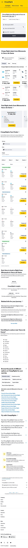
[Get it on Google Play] (4, 537)
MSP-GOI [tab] (14, 281)
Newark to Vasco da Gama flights (8, 393)
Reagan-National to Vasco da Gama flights (10, 408)
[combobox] (15, 144)
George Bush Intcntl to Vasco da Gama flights (10, 404)
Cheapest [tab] (4, 63)
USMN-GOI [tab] (11, 293)
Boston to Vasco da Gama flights (8, 409)
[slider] (26, 156)
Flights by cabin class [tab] (17, 379)
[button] (2, 2)
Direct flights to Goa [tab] (6, 379)
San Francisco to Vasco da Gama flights (9, 398)
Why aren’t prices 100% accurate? (9, 487)
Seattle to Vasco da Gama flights (8, 402)
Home (10, 492)
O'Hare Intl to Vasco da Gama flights (9, 400)
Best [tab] (9, 63)
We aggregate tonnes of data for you (10, 485)
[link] (11, 125)
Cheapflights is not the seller (8, 482)
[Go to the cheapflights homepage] (9, 2)
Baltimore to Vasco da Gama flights (8, 406)
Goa (16, 492)
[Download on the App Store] (11, 537)
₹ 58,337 (11, 16)
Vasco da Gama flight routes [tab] (8, 385)
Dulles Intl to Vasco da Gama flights (8, 397)
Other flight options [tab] (6, 382)
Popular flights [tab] (15, 382)
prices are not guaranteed (6, 478)
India (13, 492)
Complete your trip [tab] (16, 376)
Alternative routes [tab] (6, 376)
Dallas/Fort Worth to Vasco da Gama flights (10, 411)
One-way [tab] (14, 63)
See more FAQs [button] (14, 323)
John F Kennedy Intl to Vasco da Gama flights (10, 395)
